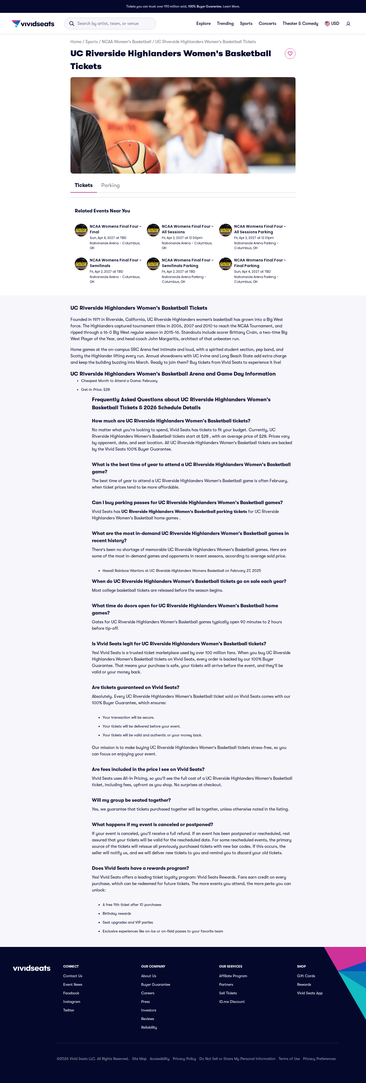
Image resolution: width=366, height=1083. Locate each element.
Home (75, 41)
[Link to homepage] (34, 23)
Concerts (267, 23)
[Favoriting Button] (290, 53)
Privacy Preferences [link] (319, 1058)
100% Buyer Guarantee (204, 6)
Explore (203, 23)
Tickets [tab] (84, 185)
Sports (246, 23)
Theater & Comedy (300, 23)
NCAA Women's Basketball (126, 41)
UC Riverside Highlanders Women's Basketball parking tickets (184, 511)
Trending (225, 23)
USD (335, 23)
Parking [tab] (110, 185)
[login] (348, 23)
